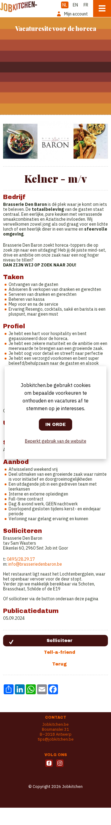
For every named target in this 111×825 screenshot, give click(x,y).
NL (64, 5)
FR (86, 5)
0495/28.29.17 (21, 559)
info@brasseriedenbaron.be (35, 564)
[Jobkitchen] (18, 6)
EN (75, 5)
